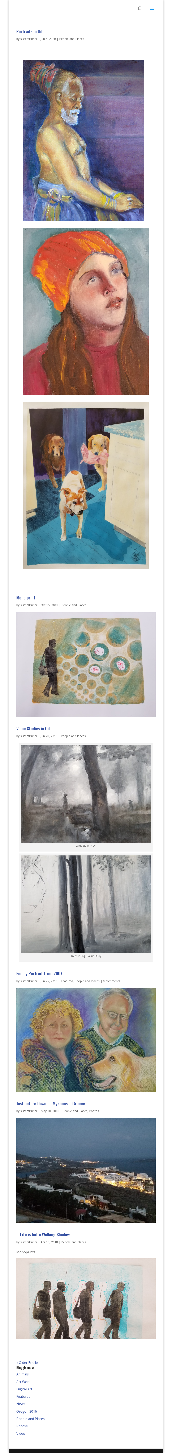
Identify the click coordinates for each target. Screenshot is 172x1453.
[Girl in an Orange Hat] (86, 395)
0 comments (111, 981)
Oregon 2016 (26, 1411)
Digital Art (24, 1389)
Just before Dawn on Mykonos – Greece (50, 1103)
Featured (67, 981)
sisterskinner (28, 39)
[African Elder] (83, 221)
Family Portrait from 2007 (39, 973)
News (20, 1404)
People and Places (71, 39)
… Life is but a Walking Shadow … (44, 1234)
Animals (22, 1374)
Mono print (25, 597)
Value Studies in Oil (33, 728)
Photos (94, 1111)
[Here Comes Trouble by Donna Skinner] (86, 569)
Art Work (23, 1381)
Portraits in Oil (29, 31)
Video (20, 1433)
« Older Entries (27, 1362)
